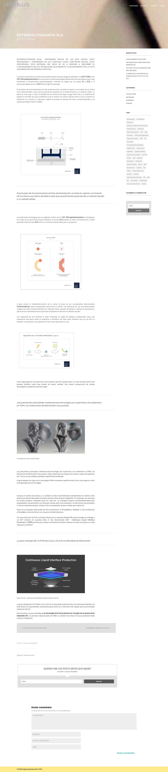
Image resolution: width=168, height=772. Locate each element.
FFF (145, 138)
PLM (144, 168)
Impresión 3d (131, 148)
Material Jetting (131, 164)
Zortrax (144, 184)
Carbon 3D (68, 517)
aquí (45, 387)
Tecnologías (30, 39)
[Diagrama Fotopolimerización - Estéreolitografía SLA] (51, 178)
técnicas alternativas (133, 184)
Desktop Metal (131, 129)
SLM (148, 177)
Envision (76, 509)
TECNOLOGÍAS (133, 6)
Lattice (129, 158)
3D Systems (66, 509)
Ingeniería (130, 151)
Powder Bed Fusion (138, 171)
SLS (128, 180)
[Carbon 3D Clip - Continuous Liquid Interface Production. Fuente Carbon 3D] (51, 593)
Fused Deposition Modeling (135, 145)
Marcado (139, 158)
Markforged (130, 161)
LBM (134, 158)
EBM (146, 132)
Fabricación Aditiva (132, 138)
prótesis (129, 174)
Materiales (139, 161)
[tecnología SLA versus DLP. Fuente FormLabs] (51, 454)
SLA (144, 177)
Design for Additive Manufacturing (137, 125)
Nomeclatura (131, 168)
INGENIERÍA (153, 6)
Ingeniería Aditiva (140, 151)
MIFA (145, 164)
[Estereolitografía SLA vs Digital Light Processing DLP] (51, 292)
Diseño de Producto (133, 132)
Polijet (129, 171)
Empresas (130, 135)
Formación (130, 142)
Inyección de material (133, 155)
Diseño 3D (141, 129)
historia (40, 613)
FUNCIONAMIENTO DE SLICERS (136, 59)
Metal (140, 164)
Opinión (139, 168)
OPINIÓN (162, 6)
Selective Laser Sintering (134, 177)
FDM (141, 138)
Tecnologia (134, 180)
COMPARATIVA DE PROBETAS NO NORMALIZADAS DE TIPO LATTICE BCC (137, 76)
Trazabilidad (143, 180)
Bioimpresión (131, 119)
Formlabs (21, 512)
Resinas (136, 174)
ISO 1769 (144, 155)
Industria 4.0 (140, 148)
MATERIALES (144, 6)
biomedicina (140, 119)
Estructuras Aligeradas (141, 135)
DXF (142, 132)
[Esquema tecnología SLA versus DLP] (46, 370)
